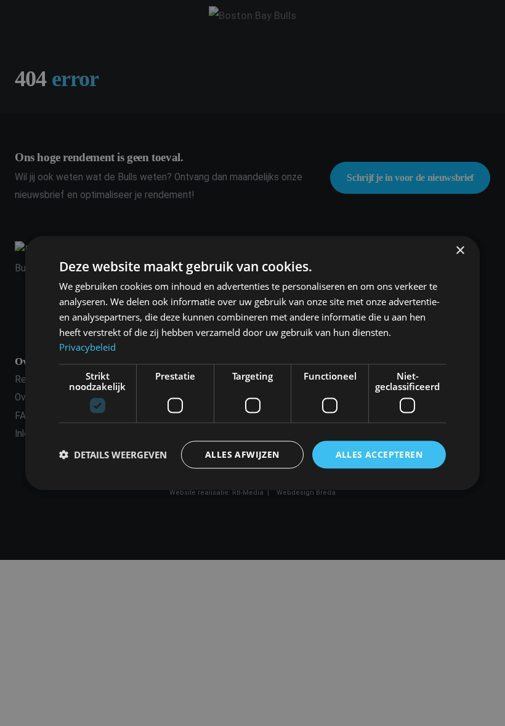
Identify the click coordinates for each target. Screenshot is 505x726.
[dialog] (252, 363)
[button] (113, 454)
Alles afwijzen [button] (242, 454)
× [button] (459, 250)
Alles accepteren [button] (379, 454)
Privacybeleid (87, 347)
